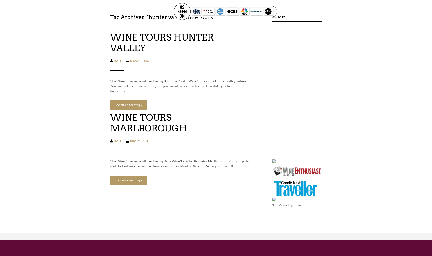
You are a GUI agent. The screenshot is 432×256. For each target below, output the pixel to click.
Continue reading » (128, 105)
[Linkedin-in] (382, 11)
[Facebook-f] (362, 11)
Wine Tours (317, 11)
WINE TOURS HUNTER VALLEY (162, 43)
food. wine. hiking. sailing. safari (98, 11)
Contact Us (342, 11)
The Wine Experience (287, 205)
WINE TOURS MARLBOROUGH (148, 123)
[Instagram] (372, 11)
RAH (117, 61)
